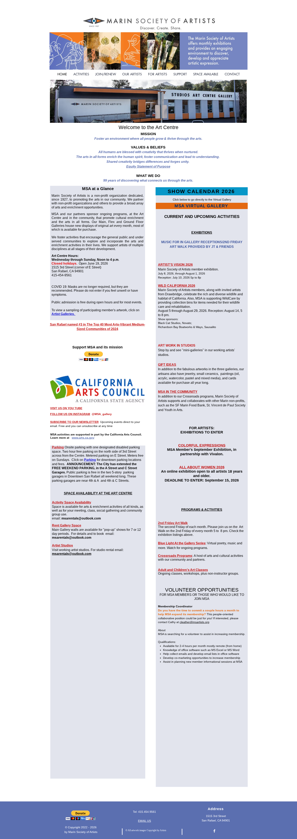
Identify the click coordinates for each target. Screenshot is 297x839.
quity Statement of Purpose (149, 166)
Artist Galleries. (64, 314)
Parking (58, 447)
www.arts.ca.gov (83, 437)
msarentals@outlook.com (81, 518)
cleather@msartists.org (194, 622)
